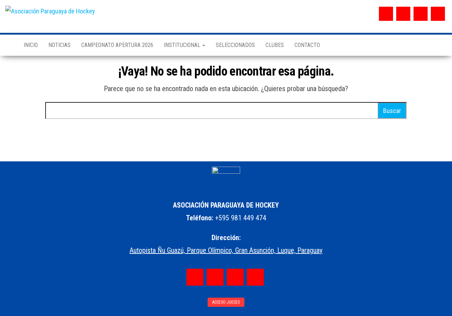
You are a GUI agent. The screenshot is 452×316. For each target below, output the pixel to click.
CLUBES (275, 45)
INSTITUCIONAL (183, 45)
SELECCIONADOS (235, 45)
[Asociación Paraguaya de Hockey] (9, 45)
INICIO (31, 45)
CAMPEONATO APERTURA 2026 (117, 45)
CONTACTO (307, 45)
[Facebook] (386, 14)
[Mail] (438, 14)
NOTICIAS (59, 45)
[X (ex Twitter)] (421, 14)
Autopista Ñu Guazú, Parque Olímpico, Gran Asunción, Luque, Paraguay (226, 250)
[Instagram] (403, 14)
